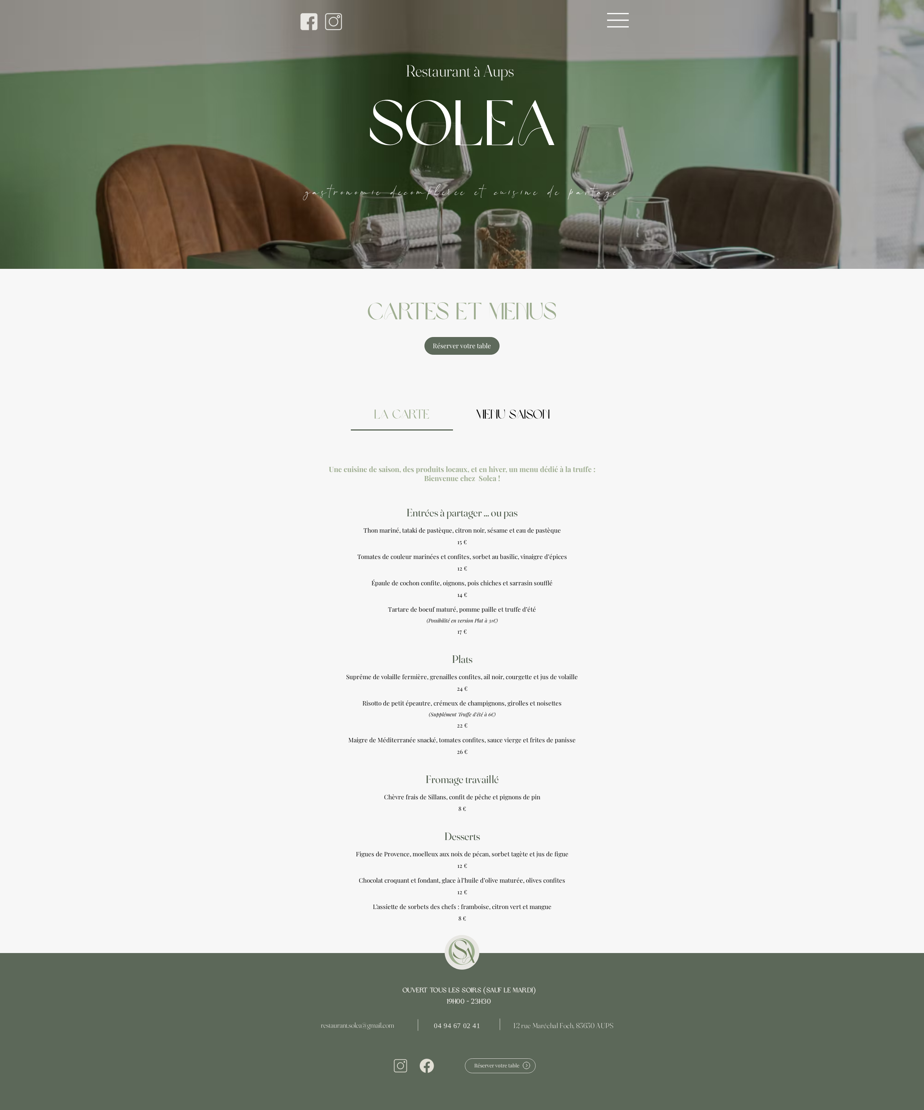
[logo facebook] (426, 1065)
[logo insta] (400, 1065)
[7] (309, 21)
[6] (333, 21)
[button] (618, 20)
